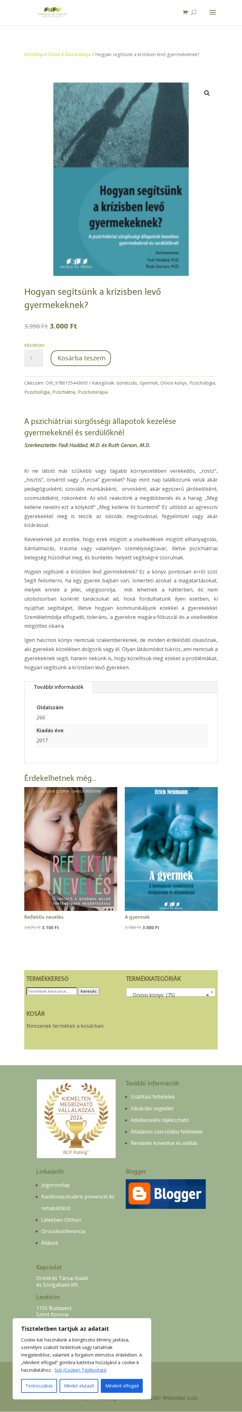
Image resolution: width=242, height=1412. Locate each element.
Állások (49, 1242)
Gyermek (149, 383)
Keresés (89, 991)
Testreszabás (39, 1386)
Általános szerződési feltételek (167, 1131)
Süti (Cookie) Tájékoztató (81, 1370)
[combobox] (170, 992)
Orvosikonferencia (63, 1231)
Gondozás (126, 383)
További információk (59, 686)
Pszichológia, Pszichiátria (49, 392)
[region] (82, 1358)
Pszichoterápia (93, 392)
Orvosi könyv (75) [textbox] (169, 995)
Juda (192, 1397)
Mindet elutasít (79, 1386)
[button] (207, 93)
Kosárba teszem (82, 358)
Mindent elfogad (122, 1386)
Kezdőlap (33, 54)
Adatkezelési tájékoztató (160, 1120)
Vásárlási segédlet (152, 1108)
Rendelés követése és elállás (164, 1143)
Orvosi (53, 54)
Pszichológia (202, 383)
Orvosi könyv (78, 54)
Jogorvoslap (55, 1184)
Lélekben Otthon (61, 1219)
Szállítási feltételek (153, 1096)
